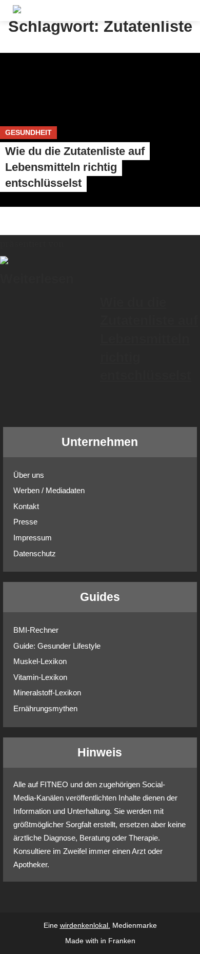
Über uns (28, 475)
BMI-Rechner (35, 630)
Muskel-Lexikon (40, 661)
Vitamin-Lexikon (40, 677)
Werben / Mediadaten (49, 490)
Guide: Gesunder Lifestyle (57, 645)
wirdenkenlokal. (85, 925)
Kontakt (26, 506)
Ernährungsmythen (45, 708)
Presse (25, 521)
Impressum (32, 537)
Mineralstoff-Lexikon (47, 692)
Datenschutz (34, 553)
